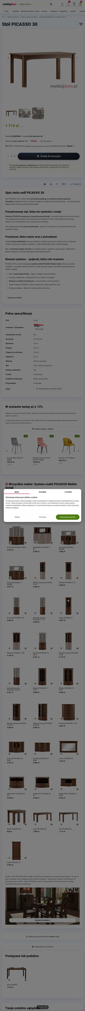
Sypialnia (16, 11)
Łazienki (73, 11)
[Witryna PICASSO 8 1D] (68, 570)
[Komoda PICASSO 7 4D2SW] (16, 570)
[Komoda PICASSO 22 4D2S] (16, 746)
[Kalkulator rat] (38, 146)
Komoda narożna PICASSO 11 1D (39, 619)
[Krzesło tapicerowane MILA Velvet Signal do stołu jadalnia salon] (16, 446)
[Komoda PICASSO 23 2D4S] (42, 746)
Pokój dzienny (6, 12)
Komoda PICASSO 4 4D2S (16, 547)
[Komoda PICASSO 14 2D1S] (42, 641)
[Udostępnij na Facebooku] (56, 184)
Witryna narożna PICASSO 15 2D (68, 654)
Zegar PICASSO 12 (65, 618)
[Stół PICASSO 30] (11, 113)
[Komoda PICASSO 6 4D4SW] (68, 535)
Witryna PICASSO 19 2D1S (66, 689)
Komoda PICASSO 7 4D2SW (14, 583)
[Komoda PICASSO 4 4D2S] (16, 535)
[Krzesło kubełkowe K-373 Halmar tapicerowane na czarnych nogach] (68, 446)
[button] (62, 4)
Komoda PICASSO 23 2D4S (41, 759)
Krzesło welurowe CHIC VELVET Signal (41, 459)
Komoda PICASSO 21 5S (68, 723)
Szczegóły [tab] (42, 492)
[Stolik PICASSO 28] (16, 817)
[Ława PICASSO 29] (42, 817)
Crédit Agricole (19, 146)
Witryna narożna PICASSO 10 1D (42, 583)
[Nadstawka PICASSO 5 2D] (42, 535)
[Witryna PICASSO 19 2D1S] (68, 676)
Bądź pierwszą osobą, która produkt (43, 937)
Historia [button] (41, 1007)
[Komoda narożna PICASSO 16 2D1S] (16, 676)
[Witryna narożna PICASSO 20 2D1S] (42, 711)
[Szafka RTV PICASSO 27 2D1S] (68, 782)
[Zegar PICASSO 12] (68, 606)
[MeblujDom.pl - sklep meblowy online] (9, 4)
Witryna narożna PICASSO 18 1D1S (16, 724)
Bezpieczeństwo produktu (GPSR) (50, 389)
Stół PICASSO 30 (65, 829)
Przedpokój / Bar (63, 12)
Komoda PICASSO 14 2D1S (41, 654)
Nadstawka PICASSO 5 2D (41, 548)
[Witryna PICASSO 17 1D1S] (42, 676)
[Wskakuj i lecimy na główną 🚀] (3, 17)
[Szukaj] (51, 4)
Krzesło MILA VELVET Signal (15, 459)
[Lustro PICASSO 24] (68, 746)
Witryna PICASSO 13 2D (15, 653)
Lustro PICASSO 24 (66, 759)
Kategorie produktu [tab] (15, 298)
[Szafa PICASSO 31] (16, 850)
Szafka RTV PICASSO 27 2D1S (68, 795)
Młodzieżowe (25, 11)
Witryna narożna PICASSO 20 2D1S (42, 724)
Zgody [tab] (16, 492)
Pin (64, 184)
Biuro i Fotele (34, 11)
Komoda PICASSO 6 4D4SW (66, 548)
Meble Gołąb (39, 329)
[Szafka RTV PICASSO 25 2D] (16, 782)
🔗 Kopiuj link (76, 184)
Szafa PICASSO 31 (13, 863)
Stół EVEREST (12, 985)
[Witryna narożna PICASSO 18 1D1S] (16, 711)
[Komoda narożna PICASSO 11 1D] (42, 606)
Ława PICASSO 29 (39, 829)
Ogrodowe (53, 11)
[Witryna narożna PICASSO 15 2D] (68, 641)
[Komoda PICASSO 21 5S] (68, 711)
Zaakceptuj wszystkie (68, 517)
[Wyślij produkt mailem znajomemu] (45, 184)
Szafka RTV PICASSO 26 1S (42, 795)
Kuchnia (44, 11)
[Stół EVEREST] (16, 973)
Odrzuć (17, 517)
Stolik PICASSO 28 (14, 829)
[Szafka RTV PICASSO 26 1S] (42, 782)
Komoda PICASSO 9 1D (15, 618)
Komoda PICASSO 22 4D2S (15, 759)
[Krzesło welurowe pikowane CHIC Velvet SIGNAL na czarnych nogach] (42, 446)
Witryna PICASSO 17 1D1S (40, 689)
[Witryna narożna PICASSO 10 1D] (42, 570)
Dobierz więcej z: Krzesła (43, 429)
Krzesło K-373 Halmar (67, 458)
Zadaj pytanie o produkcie (44, 947)
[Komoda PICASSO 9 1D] (16, 606)
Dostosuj (42, 517)
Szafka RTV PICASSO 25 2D (16, 795)
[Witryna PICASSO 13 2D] (16, 641)
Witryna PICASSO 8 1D (67, 583)
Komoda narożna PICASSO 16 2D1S (13, 689)
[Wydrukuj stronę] (51, 184)
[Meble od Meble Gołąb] (56, 325)
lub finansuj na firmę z (58, 146)
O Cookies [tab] (68, 492)
